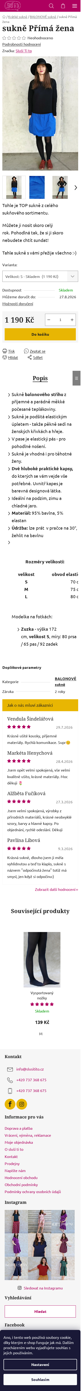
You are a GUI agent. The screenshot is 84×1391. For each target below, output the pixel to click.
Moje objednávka (19, 1142)
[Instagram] (21, 1104)
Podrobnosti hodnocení (21, 44)
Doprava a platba (18, 1128)
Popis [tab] (40, 378)
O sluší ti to (14, 1149)
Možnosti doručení (17, 303)
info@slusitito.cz (30, 1069)
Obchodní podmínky (21, 1184)
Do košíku (40, 334)
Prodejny (12, 1163)
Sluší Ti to (24, 50)
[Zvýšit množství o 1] (72, 320)
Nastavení (40, 1364)
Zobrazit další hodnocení (55, 889)
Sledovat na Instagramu (43, 1287)
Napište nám (15, 1170)
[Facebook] (10, 1104)
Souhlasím (40, 1379)
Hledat (40, 1311)
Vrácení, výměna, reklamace (28, 1135)
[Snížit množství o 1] (48, 320)
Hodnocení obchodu (21, 1177)
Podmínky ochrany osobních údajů (33, 1191)
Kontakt (11, 1156)
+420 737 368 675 (31, 1079)
